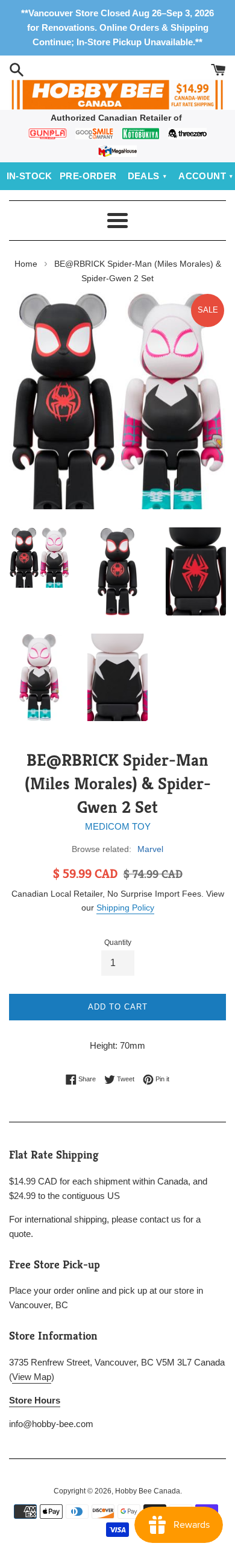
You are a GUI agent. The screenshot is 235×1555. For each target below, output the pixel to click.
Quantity (117, 942)
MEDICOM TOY (118, 826)
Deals (144, 176)
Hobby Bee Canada (147, 1491)
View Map (31, 1377)
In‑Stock (29, 176)
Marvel (150, 849)
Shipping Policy (125, 907)
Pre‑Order (88, 176)
